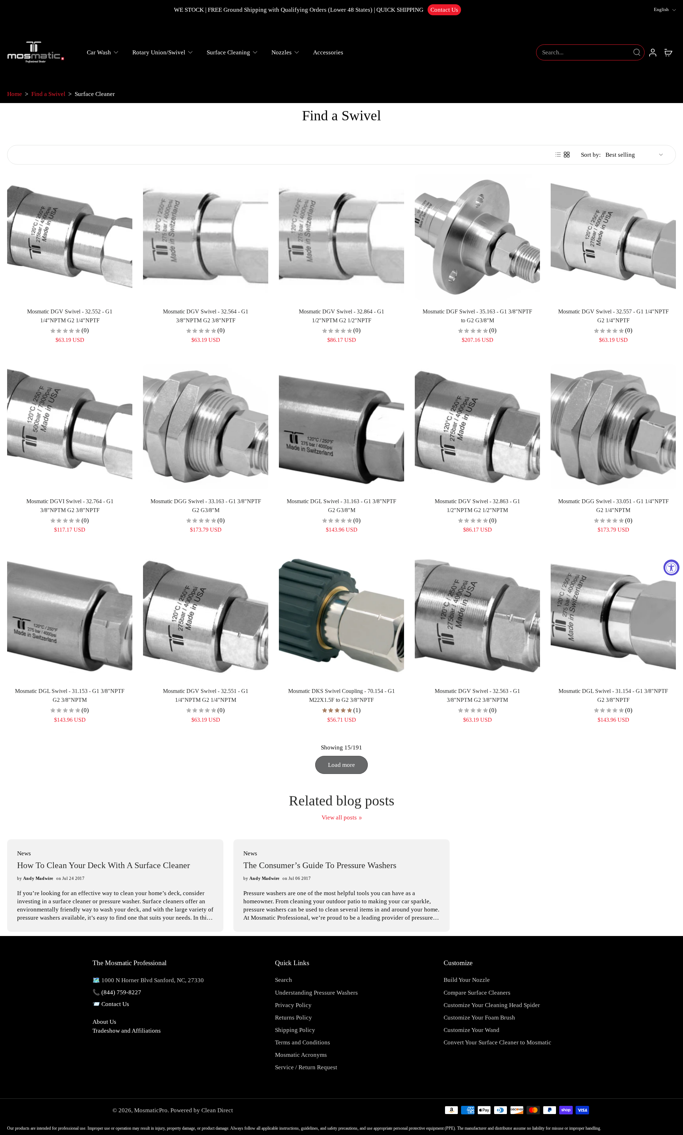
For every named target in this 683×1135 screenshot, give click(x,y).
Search (283, 980)
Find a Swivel (48, 94)
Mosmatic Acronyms (301, 1054)
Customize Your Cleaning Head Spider (492, 1005)
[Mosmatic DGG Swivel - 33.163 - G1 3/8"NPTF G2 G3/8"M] (205, 426)
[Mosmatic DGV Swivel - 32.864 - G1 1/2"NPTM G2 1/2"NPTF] (341, 237)
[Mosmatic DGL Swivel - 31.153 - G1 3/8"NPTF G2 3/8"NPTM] (69, 616)
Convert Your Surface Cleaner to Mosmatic (497, 1042)
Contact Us (444, 9)
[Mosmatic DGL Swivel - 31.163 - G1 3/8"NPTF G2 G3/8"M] (341, 426)
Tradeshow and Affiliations (126, 1030)
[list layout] (558, 154)
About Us (104, 1021)
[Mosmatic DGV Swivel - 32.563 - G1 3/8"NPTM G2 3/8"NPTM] (477, 616)
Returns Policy (293, 1017)
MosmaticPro (151, 1110)
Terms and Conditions (302, 1042)
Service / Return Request (306, 1067)
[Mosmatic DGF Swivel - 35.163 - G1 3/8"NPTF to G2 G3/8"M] (477, 237)
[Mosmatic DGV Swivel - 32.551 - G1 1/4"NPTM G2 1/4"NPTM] (205, 616)
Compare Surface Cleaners (477, 992)
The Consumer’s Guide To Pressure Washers (319, 865)
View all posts (339, 817)
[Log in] (652, 52)
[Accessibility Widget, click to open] (671, 568)
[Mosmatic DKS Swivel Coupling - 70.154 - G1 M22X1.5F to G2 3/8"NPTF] (341, 616)
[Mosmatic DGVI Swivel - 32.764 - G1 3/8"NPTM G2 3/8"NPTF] (69, 426)
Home (14, 94)
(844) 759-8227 (121, 992)
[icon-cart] (668, 52)
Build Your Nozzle (467, 980)
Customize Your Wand (471, 1030)
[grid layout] (566, 154)
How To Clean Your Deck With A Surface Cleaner (103, 865)
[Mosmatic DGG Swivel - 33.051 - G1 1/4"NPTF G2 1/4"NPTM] (613, 426)
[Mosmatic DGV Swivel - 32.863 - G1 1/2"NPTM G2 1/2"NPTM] (477, 426)
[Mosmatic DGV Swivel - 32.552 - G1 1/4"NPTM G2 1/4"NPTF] (69, 237)
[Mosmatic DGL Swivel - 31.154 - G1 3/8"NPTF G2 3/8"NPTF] (613, 616)
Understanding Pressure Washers (316, 992)
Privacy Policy (293, 1005)
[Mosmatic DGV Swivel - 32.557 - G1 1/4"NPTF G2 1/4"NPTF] (613, 237)
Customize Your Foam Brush (479, 1017)
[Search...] (637, 52)
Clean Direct (217, 1110)
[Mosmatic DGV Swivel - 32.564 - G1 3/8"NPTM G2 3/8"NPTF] (205, 237)
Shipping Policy (295, 1030)
